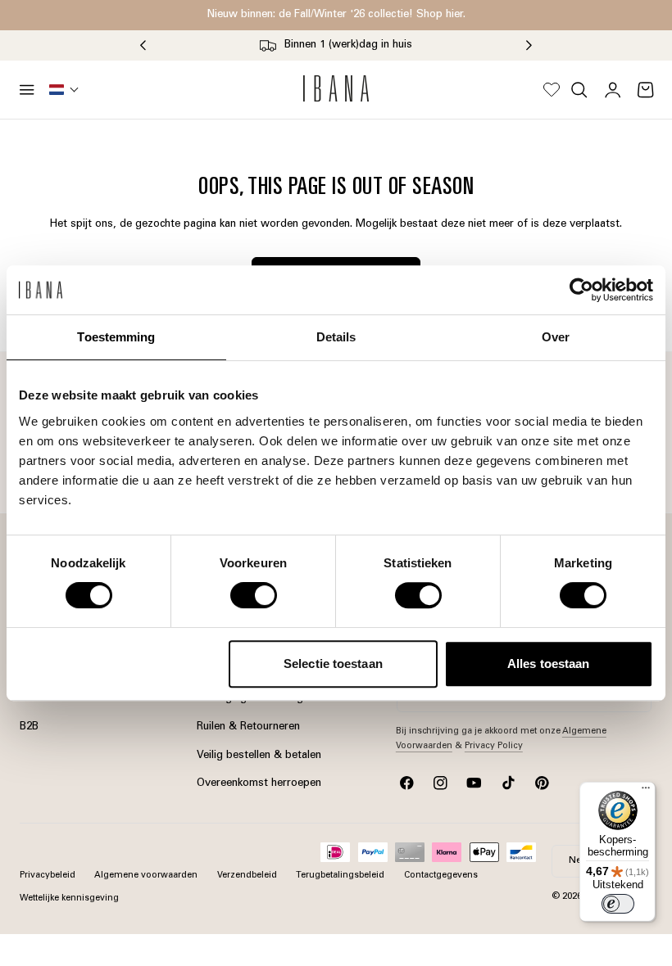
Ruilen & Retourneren (248, 727)
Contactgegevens (441, 875)
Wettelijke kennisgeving (69, 898)
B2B (29, 727)
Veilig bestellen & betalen (259, 755)
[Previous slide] (142, 46)
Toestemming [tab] (116, 337)
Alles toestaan (548, 663)
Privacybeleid (47, 875)
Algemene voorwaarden (146, 875)
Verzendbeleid (247, 875)
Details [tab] (336, 337)
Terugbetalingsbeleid (340, 875)
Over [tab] (556, 337)
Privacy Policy (494, 746)
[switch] (253, 595)
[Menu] (646, 791)
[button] (27, 90)
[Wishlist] (551, 90)
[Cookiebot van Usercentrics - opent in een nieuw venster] (581, 290)
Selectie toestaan (333, 663)
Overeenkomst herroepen (259, 783)
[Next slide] (529, 46)
